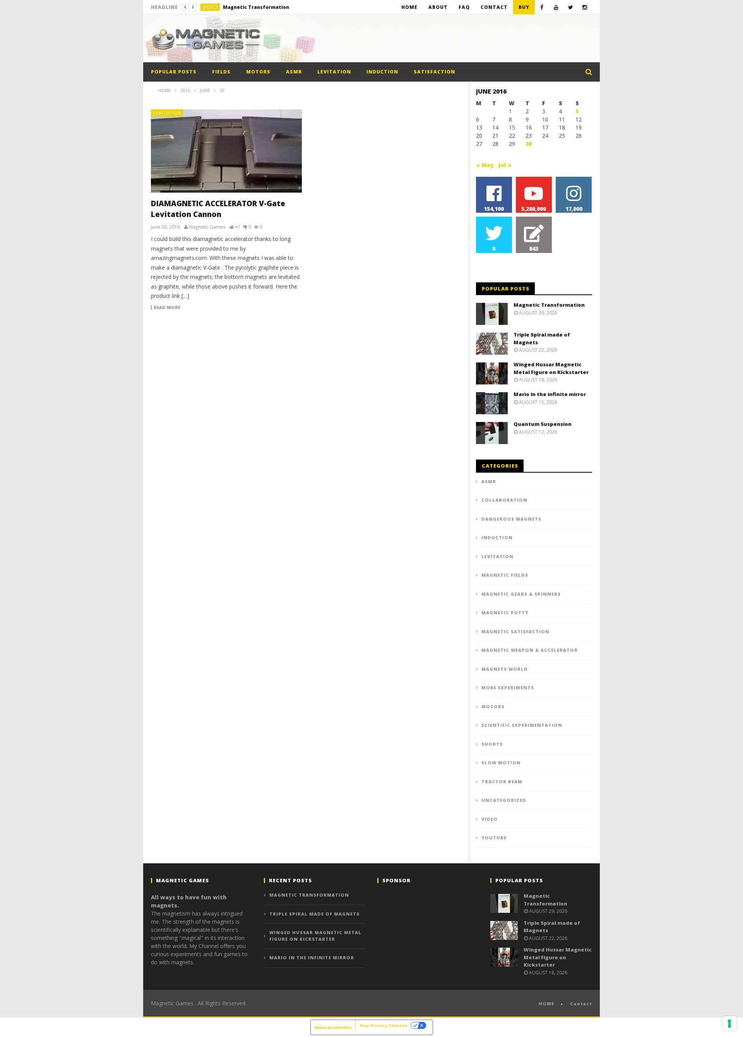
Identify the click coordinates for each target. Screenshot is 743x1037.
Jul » (505, 165)
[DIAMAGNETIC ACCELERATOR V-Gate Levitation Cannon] (226, 151)
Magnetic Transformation (549, 304)
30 (529, 143)
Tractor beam (501, 781)
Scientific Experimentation (521, 725)
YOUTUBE (494, 838)
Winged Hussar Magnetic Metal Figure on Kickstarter (551, 368)
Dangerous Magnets (511, 519)
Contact (494, 7)
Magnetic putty (505, 612)
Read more (167, 307)
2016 (185, 90)
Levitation (334, 71)
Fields (221, 71)
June (205, 90)
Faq (464, 7)
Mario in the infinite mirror (550, 394)
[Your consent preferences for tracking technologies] (729, 1023)
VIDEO (210, 7)
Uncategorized (503, 800)
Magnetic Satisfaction (515, 631)
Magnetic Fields (504, 575)
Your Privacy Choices (383, 1025)
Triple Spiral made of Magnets (261, 7)
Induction (382, 71)
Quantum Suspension (543, 423)
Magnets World (504, 669)
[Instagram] (585, 7)
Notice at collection (333, 1027)
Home (409, 7)
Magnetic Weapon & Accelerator (529, 650)
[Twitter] (570, 7)
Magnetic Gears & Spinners (521, 594)
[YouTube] (556, 7)
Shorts (492, 744)
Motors (258, 71)
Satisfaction (434, 71)
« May (485, 165)
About (438, 7)
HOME (546, 1003)
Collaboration (504, 500)
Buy (524, 7)
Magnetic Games (207, 227)
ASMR (294, 71)
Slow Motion (501, 762)
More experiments (507, 687)
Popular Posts (174, 71)
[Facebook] (542, 7)
